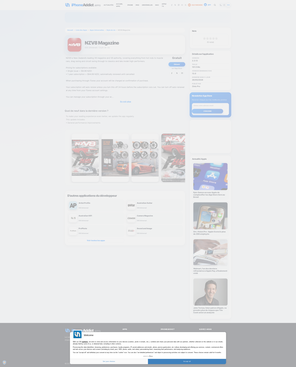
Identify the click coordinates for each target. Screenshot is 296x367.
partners (85, 342)
